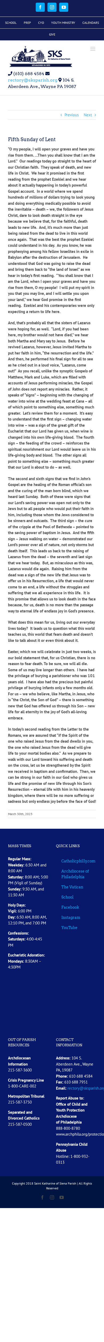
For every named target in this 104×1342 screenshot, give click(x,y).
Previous (72, 114)
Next (88, 114)
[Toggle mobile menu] (93, 49)
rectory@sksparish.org (32, 80)
